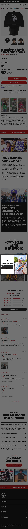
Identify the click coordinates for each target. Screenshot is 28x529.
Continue (7, 268)
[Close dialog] (26, 256)
